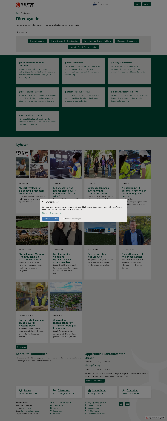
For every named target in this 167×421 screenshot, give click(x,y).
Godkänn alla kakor (51, 219)
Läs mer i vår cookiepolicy (51, 213)
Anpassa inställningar (73, 219)
